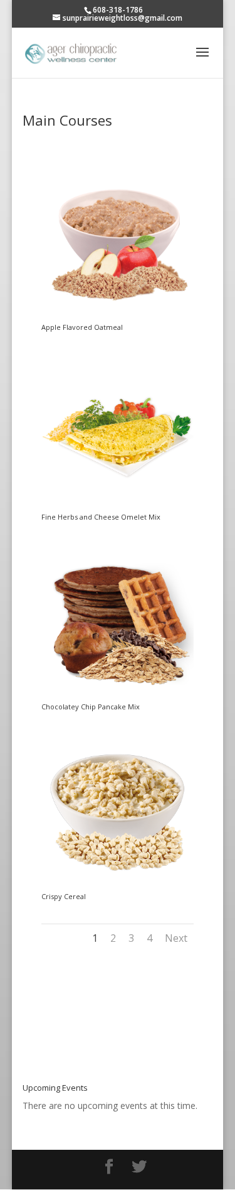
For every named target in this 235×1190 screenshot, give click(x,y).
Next (176, 938)
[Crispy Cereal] (117, 886)
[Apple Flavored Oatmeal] (117, 317)
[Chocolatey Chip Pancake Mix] (117, 696)
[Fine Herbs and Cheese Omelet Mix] (117, 507)
